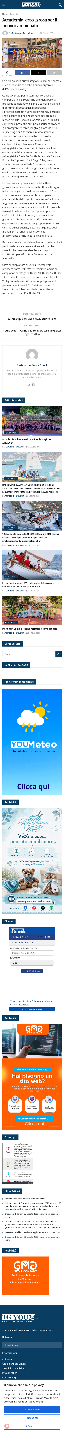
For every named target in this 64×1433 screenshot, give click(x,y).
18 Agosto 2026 (34, 447)
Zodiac (30, 1183)
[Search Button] (60, 4)
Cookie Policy (9, 1377)
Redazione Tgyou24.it (14, 447)
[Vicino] (61, 1382)
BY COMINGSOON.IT (32, 1009)
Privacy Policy (9, 1372)
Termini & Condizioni (13, 1368)
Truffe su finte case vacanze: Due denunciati (25, 1198)
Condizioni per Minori (14, 1363)
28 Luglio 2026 (33, 633)
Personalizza (32, 1417)
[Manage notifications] (6, 1426)
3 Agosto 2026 (33, 545)
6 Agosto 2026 (33, 496)
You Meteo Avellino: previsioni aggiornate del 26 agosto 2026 (33, 1232)
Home (5, 14)
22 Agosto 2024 (47, 33)
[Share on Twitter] (38, 72)
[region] (32, 1406)
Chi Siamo (7, 1359)
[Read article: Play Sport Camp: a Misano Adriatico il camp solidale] (32, 610)
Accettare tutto (32, 1409)
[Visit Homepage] (32, 4)
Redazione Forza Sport (23, 33)
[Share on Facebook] (22, 72)
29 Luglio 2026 (33, 591)
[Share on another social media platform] (54, 72)
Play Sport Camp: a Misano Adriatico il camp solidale (29, 628)
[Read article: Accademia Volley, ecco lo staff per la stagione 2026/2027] (32, 421)
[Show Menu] (3, 4)
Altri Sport (11, 478)
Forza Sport (15, 14)
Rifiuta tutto (32, 1426)
